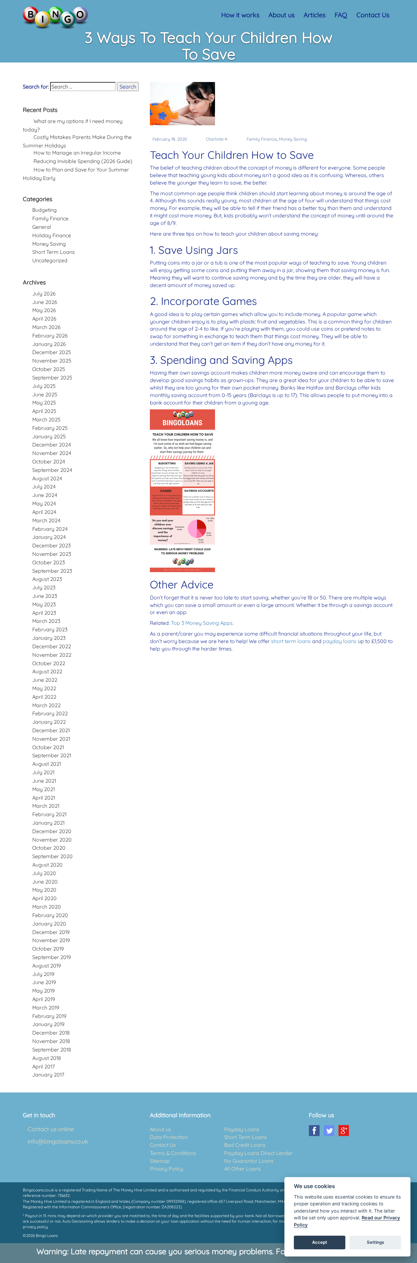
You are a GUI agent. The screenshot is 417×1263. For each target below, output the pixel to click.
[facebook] (314, 1130)
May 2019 (43, 990)
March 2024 (46, 520)
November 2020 (52, 839)
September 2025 (52, 377)
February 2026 (50, 335)
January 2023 (48, 638)
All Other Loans (242, 1168)
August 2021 (46, 764)
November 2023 (51, 554)
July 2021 (43, 772)
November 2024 (51, 453)
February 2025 (50, 428)
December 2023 (51, 545)
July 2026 (44, 293)
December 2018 (51, 1032)
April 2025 (44, 411)
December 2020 (51, 831)
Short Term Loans (53, 252)
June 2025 (44, 394)
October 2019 (48, 948)
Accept (319, 1242)
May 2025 (44, 402)
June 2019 (44, 982)
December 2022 (51, 646)
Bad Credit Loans (245, 1145)
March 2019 (45, 1007)
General (41, 227)
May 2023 (44, 604)
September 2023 (52, 571)
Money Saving (293, 139)
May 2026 (44, 310)
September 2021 (51, 755)
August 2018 (46, 1058)
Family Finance (262, 139)
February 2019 (49, 1016)
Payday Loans (241, 1129)
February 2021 (49, 814)
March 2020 (46, 906)
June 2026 (44, 302)
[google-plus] (343, 1130)
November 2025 (51, 360)
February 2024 (50, 529)
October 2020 (48, 847)
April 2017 (43, 1066)
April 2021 (43, 797)
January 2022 (49, 722)
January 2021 (48, 822)
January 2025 (49, 436)
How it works (240, 15)
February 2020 (50, 915)
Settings (375, 1242)
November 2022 (51, 655)
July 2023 (43, 587)
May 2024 (44, 503)
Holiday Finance (51, 235)
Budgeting (44, 210)
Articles (314, 15)
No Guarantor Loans (249, 1161)
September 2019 (51, 957)
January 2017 (48, 1074)
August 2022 (47, 671)
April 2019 (43, 999)
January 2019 (48, 1024)
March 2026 (46, 327)
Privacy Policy (166, 1168)
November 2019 (51, 940)
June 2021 (44, 780)
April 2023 (44, 613)
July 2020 (44, 873)
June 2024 (44, 495)
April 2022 (44, 696)
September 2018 (51, 1049)
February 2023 (49, 629)
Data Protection (169, 1137)
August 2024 (47, 478)
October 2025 (48, 369)
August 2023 (47, 579)
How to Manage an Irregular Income (77, 152)
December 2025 (51, 352)
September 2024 (52, 470)
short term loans (291, 641)
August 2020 (47, 864)
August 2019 (46, 965)
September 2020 (52, 856)
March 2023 (46, 621)
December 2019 (51, 932)
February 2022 (50, 713)
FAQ (341, 15)
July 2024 (44, 486)
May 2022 (44, 688)
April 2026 (44, 318)
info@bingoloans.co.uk (58, 1141)
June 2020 (45, 881)
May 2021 (43, 789)
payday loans (339, 641)
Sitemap (160, 1161)
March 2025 (46, 419)
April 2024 (44, 512)
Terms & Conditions (173, 1153)
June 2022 (44, 680)
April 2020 (44, 898)
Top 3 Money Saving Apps (202, 623)
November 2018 (51, 1041)
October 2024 (48, 461)
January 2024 (49, 537)
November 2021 (51, 738)
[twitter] (329, 1130)
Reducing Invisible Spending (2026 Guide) (83, 161)
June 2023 (44, 596)
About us (281, 15)
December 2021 (51, 730)
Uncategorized (49, 260)
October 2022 (48, 663)
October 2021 (48, 747)
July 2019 (43, 974)
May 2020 (44, 889)
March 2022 (46, 705)
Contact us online (51, 1129)
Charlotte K (217, 139)
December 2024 (51, 444)
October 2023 (48, 562)
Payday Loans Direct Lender (258, 1153)
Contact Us (372, 15)
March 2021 (45, 806)
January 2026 (49, 344)
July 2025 (44, 386)
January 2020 (49, 923)
